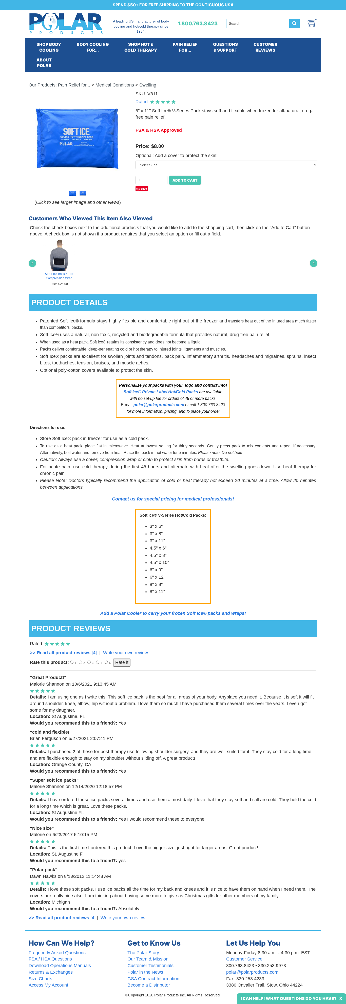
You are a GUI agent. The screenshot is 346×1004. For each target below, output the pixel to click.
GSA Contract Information (153, 978)
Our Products (42, 85)
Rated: (143, 101)
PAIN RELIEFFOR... (185, 47)
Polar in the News (145, 972)
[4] (63, 652)
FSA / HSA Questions (50, 959)
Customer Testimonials (150, 965)
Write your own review (125, 652)
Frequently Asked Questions (57, 952)
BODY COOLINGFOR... (93, 47)
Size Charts (40, 978)
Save (144, 188)
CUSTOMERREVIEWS (265, 47)
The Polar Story (143, 952)
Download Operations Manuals (60, 965)
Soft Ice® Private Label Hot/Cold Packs (161, 392)
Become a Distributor (148, 985)
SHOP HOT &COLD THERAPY (140, 47)
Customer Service (244, 959)
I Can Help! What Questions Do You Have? (289, 998)
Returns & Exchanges (51, 972)
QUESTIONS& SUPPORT (225, 47)
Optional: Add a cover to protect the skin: (177, 155)
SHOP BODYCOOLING (48, 47)
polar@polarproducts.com (252, 972)
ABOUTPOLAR (44, 62)
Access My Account (48, 985)
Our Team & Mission (147, 959)
